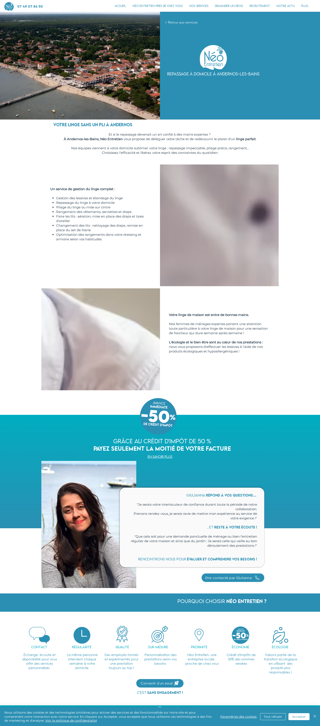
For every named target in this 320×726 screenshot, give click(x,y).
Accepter (299, 717)
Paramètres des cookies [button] (238, 717)
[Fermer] (314, 717)
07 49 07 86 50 (30, 6)
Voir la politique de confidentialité (71, 721)
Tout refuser (273, 717)
